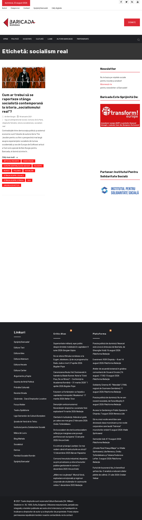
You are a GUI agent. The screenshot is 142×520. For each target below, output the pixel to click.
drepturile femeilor (9, 123)
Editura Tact (19, 348)
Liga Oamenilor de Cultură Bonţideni (29, 416)
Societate (27, 39)
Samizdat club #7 (100, 439)
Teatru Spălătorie (21, 410)
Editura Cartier (20, 370)
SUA (29, 180)
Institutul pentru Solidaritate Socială (29, 427)
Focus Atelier (19, 404)
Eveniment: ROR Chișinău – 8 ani (107, 359)
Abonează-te (106, 84)
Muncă (7, 171)
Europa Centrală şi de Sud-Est (17, 166)
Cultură (39, 39)
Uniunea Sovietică (11, 185)
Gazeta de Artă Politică (24, 382)
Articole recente (11, 161)
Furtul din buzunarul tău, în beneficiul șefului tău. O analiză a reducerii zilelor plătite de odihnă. (109, 471)
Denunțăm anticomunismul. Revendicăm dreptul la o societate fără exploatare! (70, 407)
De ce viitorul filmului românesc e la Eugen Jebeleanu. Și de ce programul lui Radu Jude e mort (70, 359)
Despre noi (15, 8)
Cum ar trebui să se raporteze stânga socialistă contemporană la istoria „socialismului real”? (22, 103)
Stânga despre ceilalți (14, 176)
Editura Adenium (21, 359)
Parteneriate (83, 39)
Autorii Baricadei (65, 39)
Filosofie (38, 166)
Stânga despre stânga (13, 180)
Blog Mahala (19, 439)
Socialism (29, 171)
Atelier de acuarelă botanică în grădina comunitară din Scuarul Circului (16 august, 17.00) (109, 372)
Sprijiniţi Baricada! (41, 8)
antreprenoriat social (18, 120)
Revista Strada (20, 393)
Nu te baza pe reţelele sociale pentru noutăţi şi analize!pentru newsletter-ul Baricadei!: (114, 82)
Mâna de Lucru (20, 433)
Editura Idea (19, 353)
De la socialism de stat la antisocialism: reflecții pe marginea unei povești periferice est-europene (70, 433)
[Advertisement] (83, 22)
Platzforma (99, 334)
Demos (17, 450)
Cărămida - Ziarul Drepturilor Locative (30, 399)
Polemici (17, 171)
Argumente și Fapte (22, 376)
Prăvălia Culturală (21, 387)
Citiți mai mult (8, 157)
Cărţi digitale (57, 8)
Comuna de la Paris (35, 120)
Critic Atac (59, 334)
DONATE (132, 22)
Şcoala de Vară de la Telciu (25, 421)
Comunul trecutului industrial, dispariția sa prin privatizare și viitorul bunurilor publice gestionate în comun (70, 462)
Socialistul (18, 444)
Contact (26, 8)
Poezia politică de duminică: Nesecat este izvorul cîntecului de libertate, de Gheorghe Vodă (109, 347)
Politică (15, 39)
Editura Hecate (20, 365)
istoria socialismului (26, 123)
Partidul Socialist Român (24, 456)
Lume (50, 39)
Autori (4, 8)
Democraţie (28, 161)
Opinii (5, 39)
